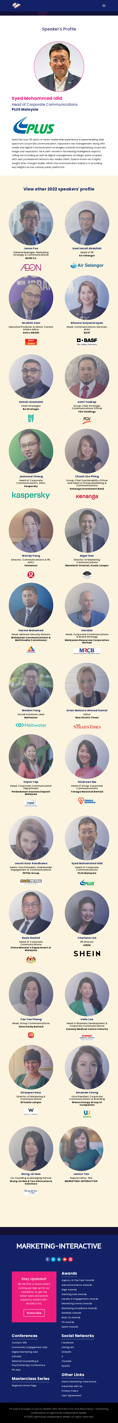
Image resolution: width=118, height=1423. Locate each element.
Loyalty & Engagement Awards (80, 1299)
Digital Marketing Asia (25, 1352)
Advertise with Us (72, 1386)
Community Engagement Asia (29, 1347)
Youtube (67, 1361)
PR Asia (16, 1369)
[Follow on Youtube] (64, 1259)
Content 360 (19, 1342)
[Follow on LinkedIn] (59, 1259)
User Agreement (71, 1395)
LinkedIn (66, 1352)
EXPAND (16, 1356)
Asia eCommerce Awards (77, 1285)
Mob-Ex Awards (71, 1317)
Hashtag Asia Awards (74, 1294)
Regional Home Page (24, 1385)
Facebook (68, 1342)
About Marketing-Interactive (79, 1381)
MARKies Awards (71, 1313)
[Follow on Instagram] (70, 1259)
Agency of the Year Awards (78, 1280)
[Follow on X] (53, 1259)
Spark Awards (70, 1326)
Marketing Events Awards (77, 1303)
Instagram (68, 1347)
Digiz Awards (69, 1289)
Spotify (66, 1366)
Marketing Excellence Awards (79, 1308)
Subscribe (34, 1313)
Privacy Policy (70, 1391)
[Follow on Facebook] (47, 1259)
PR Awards (68, 1322)
